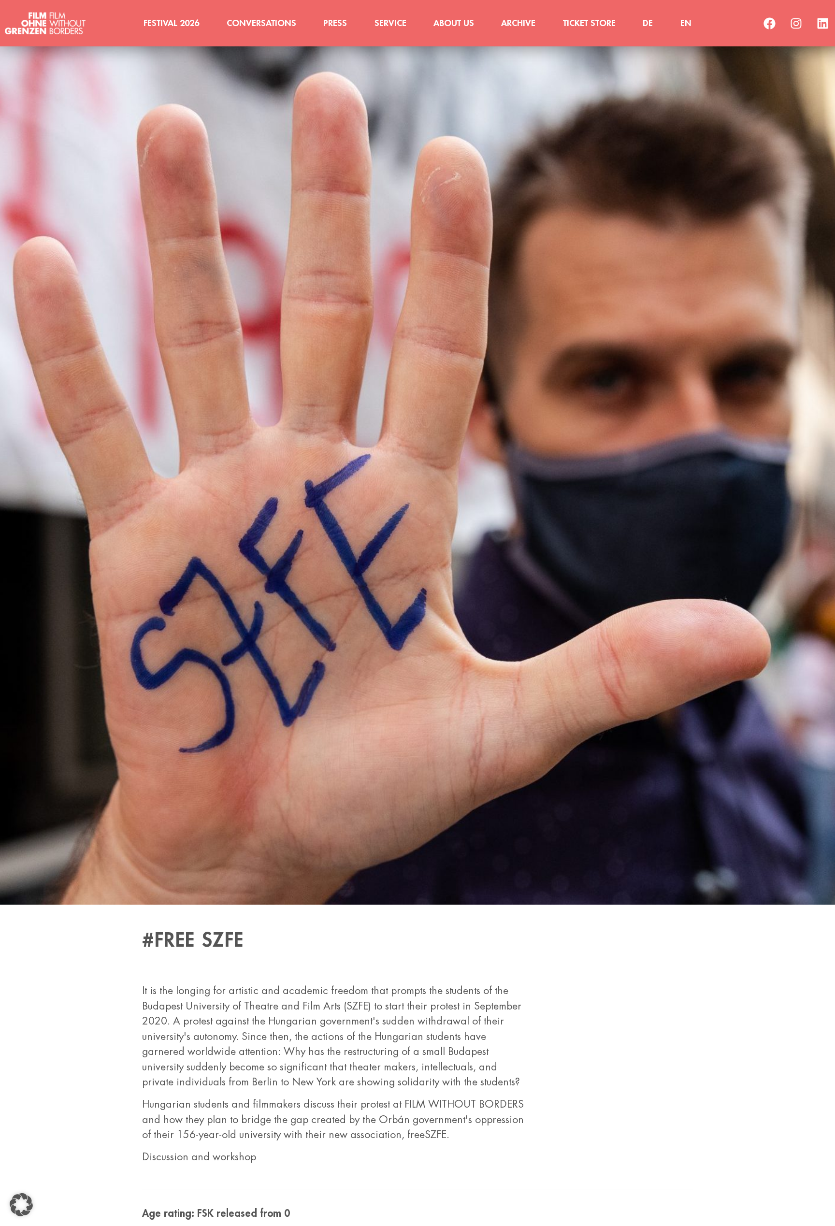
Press (335, 23)
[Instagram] (796, 23)
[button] (21, 1204)
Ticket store (589, 23)
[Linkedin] (823, 23)
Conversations (261, 23)
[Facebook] (770, 23)
